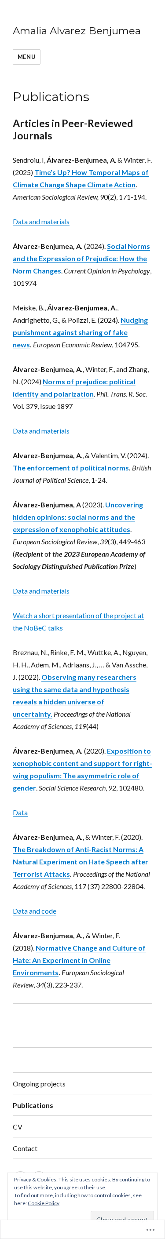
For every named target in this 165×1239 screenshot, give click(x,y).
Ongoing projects (39, 1083)
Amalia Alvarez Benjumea (77, 31)
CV (17, 1126)
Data (20, 812)
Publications (33, 1105)
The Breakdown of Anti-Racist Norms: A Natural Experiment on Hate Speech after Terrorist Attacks (80, 861)
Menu (27, 56)
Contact (25, 1148)
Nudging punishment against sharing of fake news (80, 332)
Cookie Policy (43, 1203)
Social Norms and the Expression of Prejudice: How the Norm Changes (81, 258)
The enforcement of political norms (71, 467)
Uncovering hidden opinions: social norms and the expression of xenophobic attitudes (78, 516)
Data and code (34, 911)
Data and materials (41, 221)
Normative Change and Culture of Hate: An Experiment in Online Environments (79, 960)
